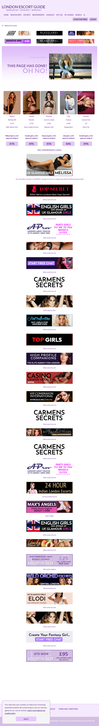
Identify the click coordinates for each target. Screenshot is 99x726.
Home (6, 15)
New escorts (16, 15)
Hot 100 (59, 15)
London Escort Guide (23, 6)
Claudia (31, 116)
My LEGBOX (69, 15)
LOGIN (93, 19)
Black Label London (49, 310)
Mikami (12, 116)
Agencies (50, 15)
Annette (86, 116)
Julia (68, 116)
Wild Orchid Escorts (49, 588)
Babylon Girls (49, 127)
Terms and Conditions (68, 709)
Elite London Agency (49, 569)
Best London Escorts (31, 127)
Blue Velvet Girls (12, 127)
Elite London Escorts (49, 200)
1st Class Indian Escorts (49, 497)
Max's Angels (49, 516)
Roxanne (49, 116)
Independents (38, 15)
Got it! (26, 719)
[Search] (84, 14)
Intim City (86, 127)
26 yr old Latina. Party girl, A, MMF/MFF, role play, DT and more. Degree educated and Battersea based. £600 (49, 179)
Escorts (26, 15)
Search (78, 15)
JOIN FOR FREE (80, 19)
